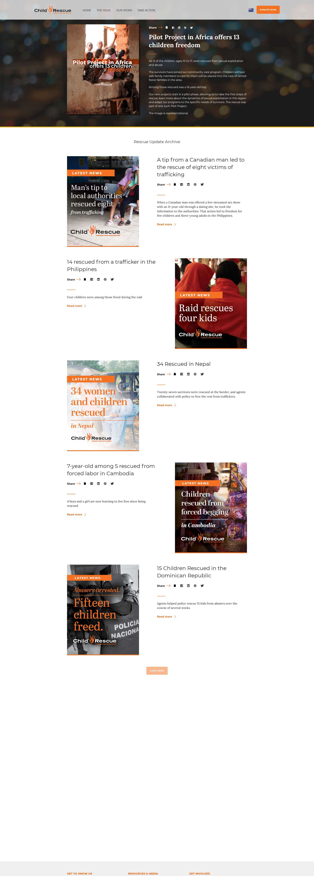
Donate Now (268, 9)
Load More (157, 670)
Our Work (124, 10)
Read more (165, 224)
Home (87, 10)
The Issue (104, 10)
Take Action (146, 10)
